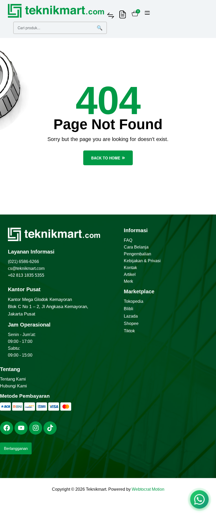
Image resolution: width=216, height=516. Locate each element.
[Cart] (135, 14)
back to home (105, 157)
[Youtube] (21, 428)
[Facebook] (6, 428)
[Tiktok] (50, 428)
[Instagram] (35, 428)
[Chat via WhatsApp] (199, 499)
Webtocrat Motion (148, 489)
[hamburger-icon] (147, 13)
